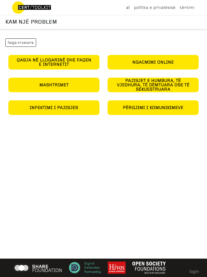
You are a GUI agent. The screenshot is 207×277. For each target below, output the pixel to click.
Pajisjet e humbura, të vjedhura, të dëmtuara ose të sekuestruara (153, 84)
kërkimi (187, 7)
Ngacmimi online (153, 62)
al (128, 7)
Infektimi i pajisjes (54, 107)
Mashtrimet (54, 85)
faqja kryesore (21, 43)
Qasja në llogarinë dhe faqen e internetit (54, 62)
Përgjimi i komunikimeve (153, 107)
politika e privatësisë (154, 7)
